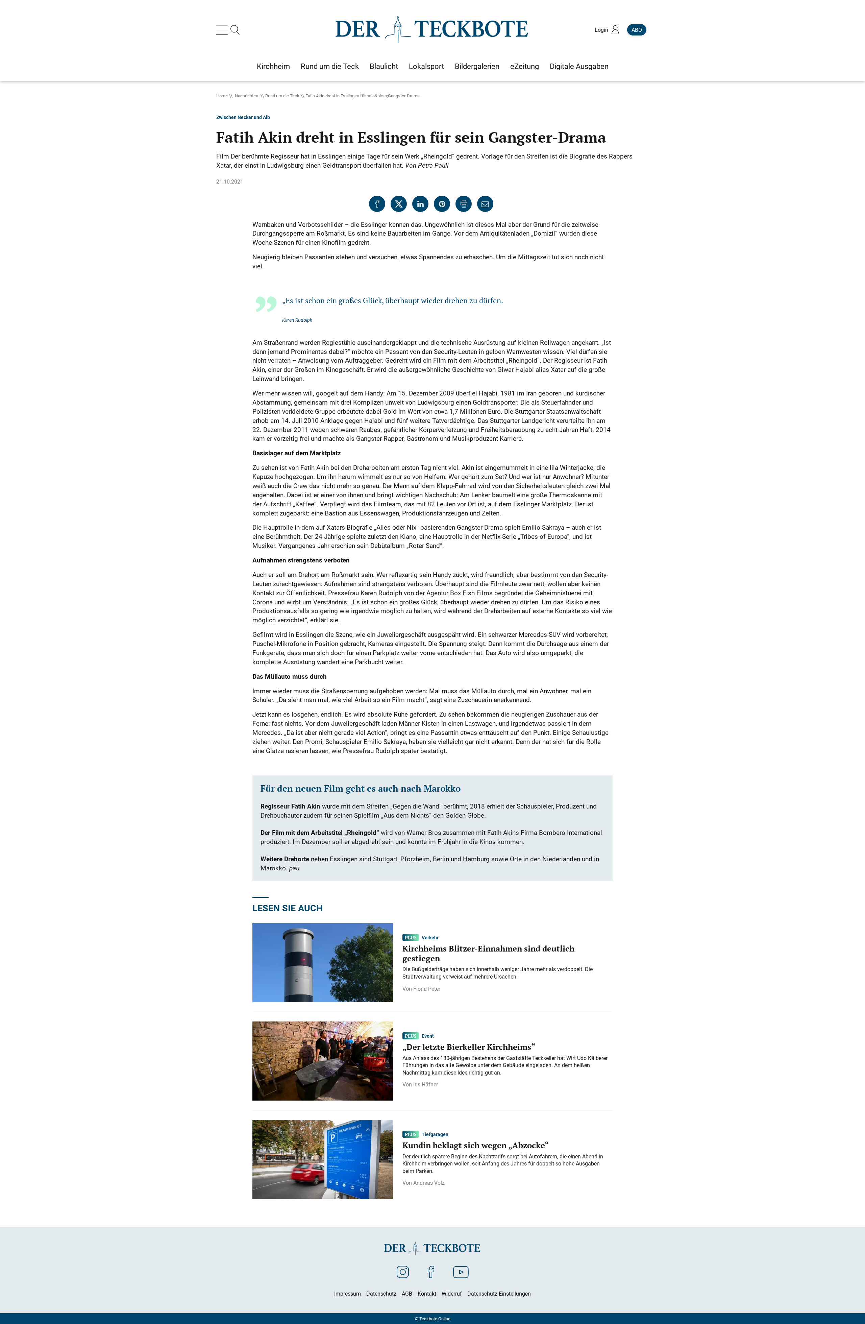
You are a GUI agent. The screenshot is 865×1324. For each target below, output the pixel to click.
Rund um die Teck (282, 96)
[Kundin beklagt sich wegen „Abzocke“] (322, 1158)
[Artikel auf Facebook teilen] (377, 204)
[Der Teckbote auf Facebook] (431, 1271)
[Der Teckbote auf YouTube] (461, 1271)
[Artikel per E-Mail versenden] (485, 204)
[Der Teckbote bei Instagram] (403, 1271)
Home (222, 96)
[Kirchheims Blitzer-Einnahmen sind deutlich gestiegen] (322, 962)
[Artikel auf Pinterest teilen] (442, 204)
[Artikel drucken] (463, 204)
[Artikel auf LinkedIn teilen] (420, 204)
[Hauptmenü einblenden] (223, 29)
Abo (637, 29)
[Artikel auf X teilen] (399, 204)
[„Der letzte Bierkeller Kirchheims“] (322, 1060)
